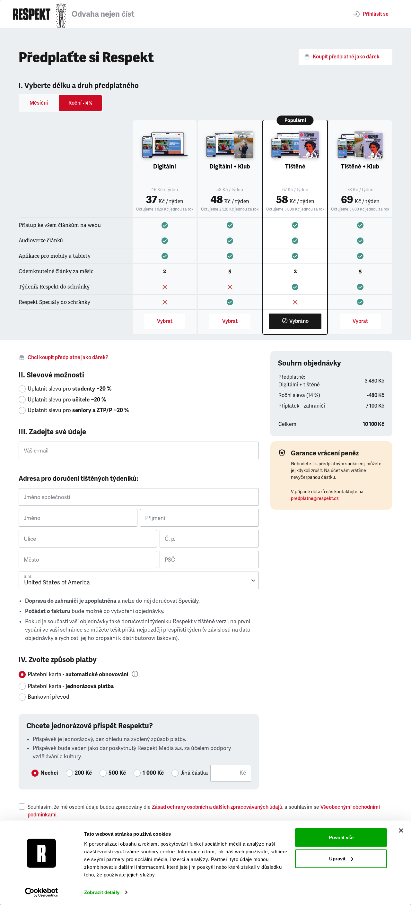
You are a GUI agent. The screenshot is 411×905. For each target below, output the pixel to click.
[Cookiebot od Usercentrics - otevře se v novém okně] (41, 892)
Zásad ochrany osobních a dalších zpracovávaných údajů (217, 807)
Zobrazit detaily (101, 892)
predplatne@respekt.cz (314, 498)
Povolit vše (341, 837)
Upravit (337, 858)
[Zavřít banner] (401, 830)
